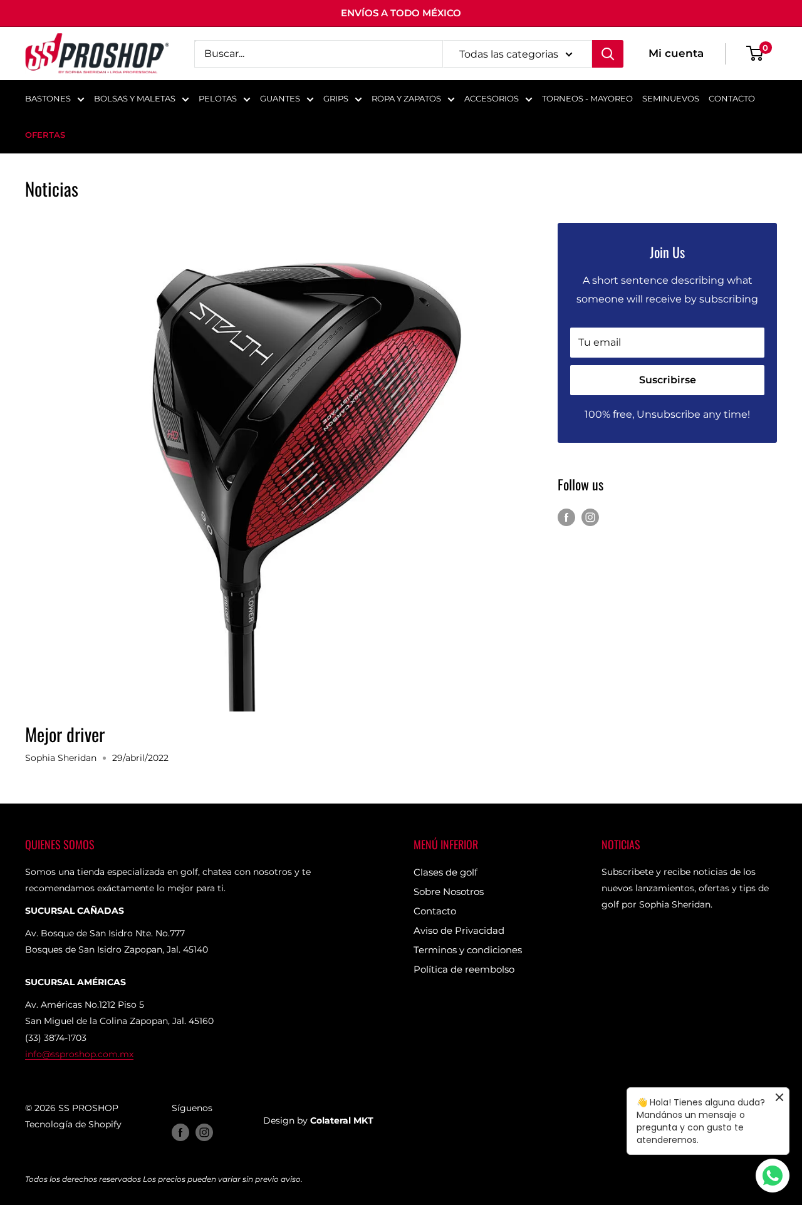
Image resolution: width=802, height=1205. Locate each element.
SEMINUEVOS (670, 98)
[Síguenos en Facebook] (566, 516)
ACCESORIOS (491, 98)
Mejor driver (65, 733)
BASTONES (48, 98)
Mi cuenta (676, 53)
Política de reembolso (464, 969)
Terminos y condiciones (468, 950)
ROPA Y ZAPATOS (406, 98)
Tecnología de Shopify (73, 1124)
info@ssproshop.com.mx (79, 1054)
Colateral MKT (341, 1120)
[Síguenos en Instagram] (590, 516)
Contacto (435, 911)
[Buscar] (607, 54)
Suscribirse (667, 380)
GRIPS (335, 98)
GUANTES (280, 98)
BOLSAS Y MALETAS (134, 98)
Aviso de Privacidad (459, 930)
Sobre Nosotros (449, 891)
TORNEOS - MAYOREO (587, 98)
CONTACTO (732, 98)
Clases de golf (445, 872)
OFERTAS (45, 135)
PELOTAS (218, 98)
